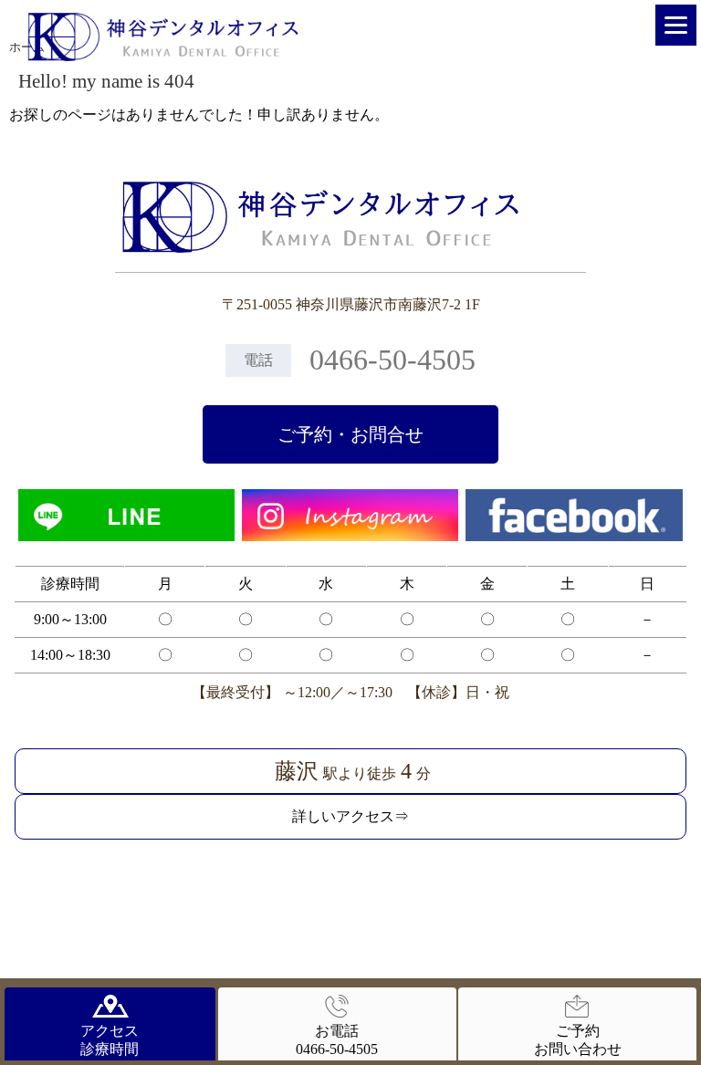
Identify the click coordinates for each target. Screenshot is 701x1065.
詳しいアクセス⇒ (350, 816)
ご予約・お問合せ (350, 434)
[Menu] (675, 25)
